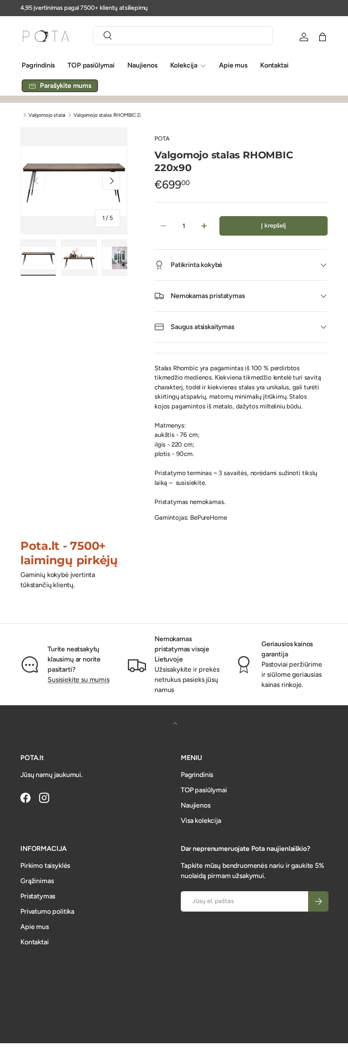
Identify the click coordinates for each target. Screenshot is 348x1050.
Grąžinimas (36, 881)
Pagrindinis (38, 65)
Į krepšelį (273, 225)
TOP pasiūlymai (91, 65)
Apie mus (233, 65)
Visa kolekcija (201, 820)
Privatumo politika (47, 911)
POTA (161, 138)
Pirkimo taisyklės (45, 865)
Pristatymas (37, 896)
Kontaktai (274, 65)
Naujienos (142, 65)
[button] (322, 37)
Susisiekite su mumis (78, 680)
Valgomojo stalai (46, 115)
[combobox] (182, 35)
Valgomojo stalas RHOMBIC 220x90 (114, 115)
